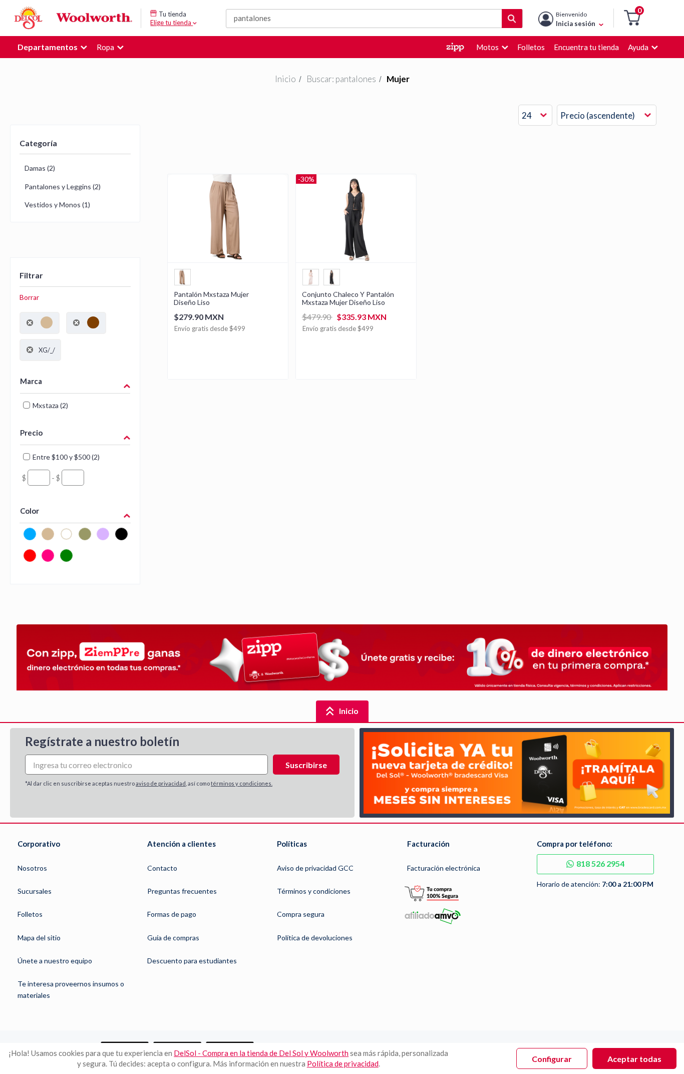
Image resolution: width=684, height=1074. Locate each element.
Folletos (30, 914)
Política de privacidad (343, 1063)
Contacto (162, 868)
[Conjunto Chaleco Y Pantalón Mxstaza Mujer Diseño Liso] (356, 259)
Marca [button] (31, 381)
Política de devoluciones (315, 937)
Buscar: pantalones (341, 79)
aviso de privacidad (161, 783)
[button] (632, 18)
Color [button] (29, 510)
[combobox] (535, 115)
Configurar (552, 1058)
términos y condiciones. (241, 783)
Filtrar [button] (31, 275)
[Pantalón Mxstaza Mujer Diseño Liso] (228, 259)
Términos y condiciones (314, 891)
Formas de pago (171, 914)
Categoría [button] (38, 143)
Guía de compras (173, 937)
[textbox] (39, 478)
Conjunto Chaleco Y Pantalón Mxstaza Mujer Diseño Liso (348, 298)
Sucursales (35, 891)
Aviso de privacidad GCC (315, 868)
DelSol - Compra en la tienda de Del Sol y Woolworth (261, 1052)
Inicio (285, 79)
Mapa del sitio (39, 937)
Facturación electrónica (443, 868)
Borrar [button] (29, 297)
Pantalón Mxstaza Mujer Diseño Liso (211, 298)
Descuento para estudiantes (192, 960)
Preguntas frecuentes (182, 891)
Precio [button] (31, 432)
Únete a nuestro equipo (55, 960)
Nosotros (32, 868)
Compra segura (300, 914)
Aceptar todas (634, 1058)
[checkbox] (30, 538)
